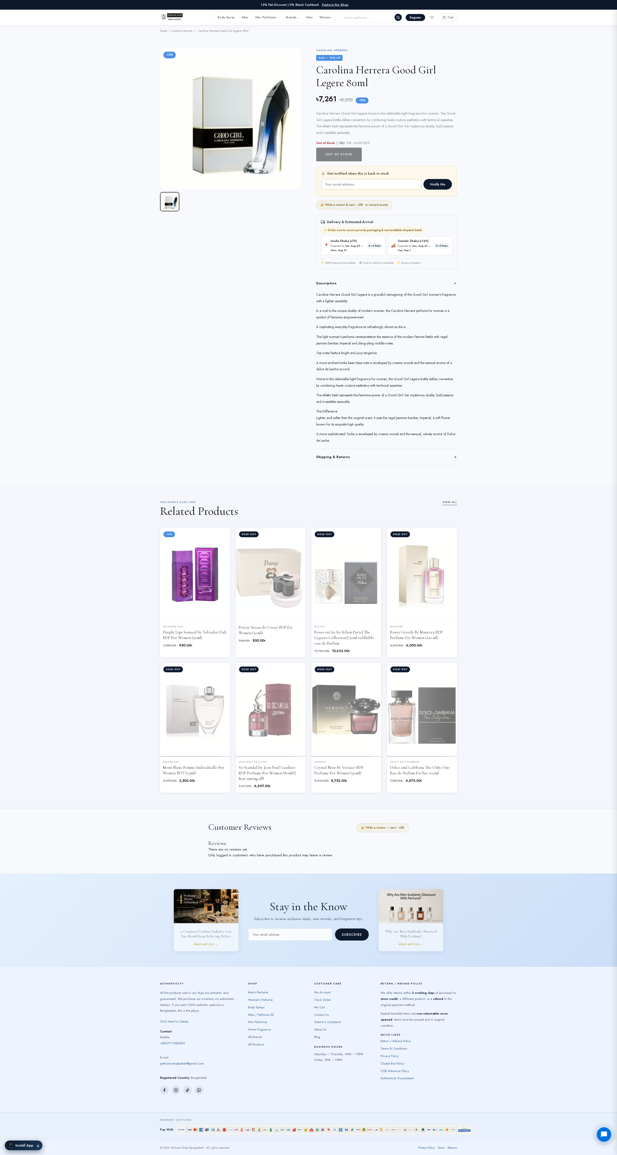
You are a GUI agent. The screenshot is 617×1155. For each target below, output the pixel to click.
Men (309, 17)
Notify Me (437, 184)
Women (325, 17)
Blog (317, 1041)
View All (450, 502)
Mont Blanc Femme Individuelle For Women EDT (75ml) (193, 770)
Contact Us (321, 1019)
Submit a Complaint (327, 1026)
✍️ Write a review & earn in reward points (354, 204)
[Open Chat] (604, 1134)
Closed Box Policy (392, 1068)
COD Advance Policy (395, 1075)
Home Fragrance (259, 1034)
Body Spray (226, 17)
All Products (256, 1049)
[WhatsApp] (199, 1094)
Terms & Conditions (394, 1053)
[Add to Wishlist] (222, 535)
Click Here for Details (174, 1026)
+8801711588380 (172, 1047)
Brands (293, 17)
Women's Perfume (260, 1004)
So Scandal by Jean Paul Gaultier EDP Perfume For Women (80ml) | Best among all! (267, 773)
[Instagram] (176, 1094)
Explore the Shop (335, 4)
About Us (320, 1034)
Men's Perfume (258, 997)
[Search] (398, 17)
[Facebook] (164, 1094)
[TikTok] (187, 1094)
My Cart (319, 1012)
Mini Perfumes (267, 17)
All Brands (255, 1041)
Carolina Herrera (182, 31)
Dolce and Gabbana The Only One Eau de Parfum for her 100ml (419, 770)
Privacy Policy (390, 1060)
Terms (441, 1152)
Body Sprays (256, 1012)
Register (415, 17)
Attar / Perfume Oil (261, 1019)
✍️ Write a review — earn (382, 827)
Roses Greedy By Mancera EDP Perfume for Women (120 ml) (416, 635)
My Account (322, 997)
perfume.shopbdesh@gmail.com (182, 1068)
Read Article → (206, 947)
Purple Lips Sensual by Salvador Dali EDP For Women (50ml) (195, 635)
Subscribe (352, 937)
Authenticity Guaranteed (397, 1083)
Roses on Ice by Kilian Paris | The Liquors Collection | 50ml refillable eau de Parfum (344, 638)
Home (163, 31)
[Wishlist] (432, 17)
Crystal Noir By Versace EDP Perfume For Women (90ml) (338, 770)
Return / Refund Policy (396, 1046)
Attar (244, 17)
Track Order (322, 1004)
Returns (452, 1152)
